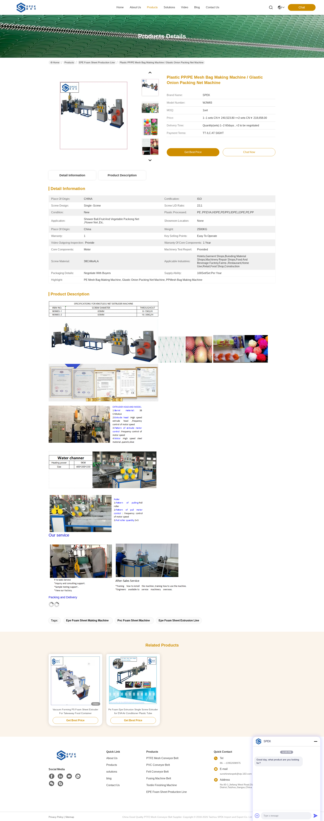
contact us (212, 7)
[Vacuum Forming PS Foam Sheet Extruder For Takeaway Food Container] (75, 681)
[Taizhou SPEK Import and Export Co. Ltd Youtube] (69, 776)
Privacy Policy (56, 817)
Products (69, 62)
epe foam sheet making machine (87, 620)
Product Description (122, 175)
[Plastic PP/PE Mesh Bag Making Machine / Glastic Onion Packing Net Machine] (93, 115)
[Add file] (257, 815)
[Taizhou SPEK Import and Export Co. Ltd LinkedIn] (60, 776)
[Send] (315, 815)
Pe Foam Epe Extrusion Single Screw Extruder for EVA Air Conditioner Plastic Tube (133, 711)
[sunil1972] (60, 784)
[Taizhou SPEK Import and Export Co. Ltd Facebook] (52, 776)
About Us (111, 758)
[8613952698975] (78, 776)
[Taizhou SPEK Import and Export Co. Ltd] (27, 7)
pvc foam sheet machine (133, 620)
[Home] (67, 759)
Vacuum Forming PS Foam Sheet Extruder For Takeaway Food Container (75, 711)
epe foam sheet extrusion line (179, 620)
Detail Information (72, 175)
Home (120, 7)
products (152, 7)
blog (197, 7)
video (184, 7)
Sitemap (69, 817)
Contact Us (113, 785)
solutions (169, 7)
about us (135, 7)
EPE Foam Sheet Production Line (97, 62)
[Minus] (316, 741)
